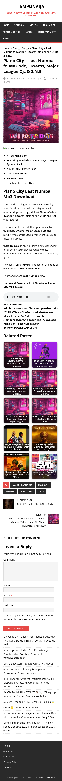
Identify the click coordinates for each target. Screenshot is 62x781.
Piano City (26, 491)
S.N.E (41, 491)
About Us (8, 751)
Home (6, 25)
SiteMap (7, 767)
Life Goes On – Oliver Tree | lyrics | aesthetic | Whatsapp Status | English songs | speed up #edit (30, 640)
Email (7, 595)
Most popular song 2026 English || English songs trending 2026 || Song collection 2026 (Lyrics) (29, 726)
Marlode (43, 485)
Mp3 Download (47, 777)
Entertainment (47, 32)
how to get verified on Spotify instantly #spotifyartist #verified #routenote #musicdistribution (25, 654)
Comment (9, 559)
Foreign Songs (11, 32)
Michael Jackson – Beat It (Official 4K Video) (28, 663)
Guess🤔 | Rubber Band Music (21, 707)
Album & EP (49, 25)
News (6, 38)
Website (8, 605)
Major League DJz (22, 485)
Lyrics (29, 32)
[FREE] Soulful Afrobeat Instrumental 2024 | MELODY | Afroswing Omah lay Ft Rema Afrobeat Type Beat (28, 682)
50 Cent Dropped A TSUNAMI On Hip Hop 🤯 (29, 701)
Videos (34, 25)
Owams (10, 491)
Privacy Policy (10, 761)
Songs (18, 25)
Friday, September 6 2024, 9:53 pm (24, 78)
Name (7, 585)
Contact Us (9, 756)
